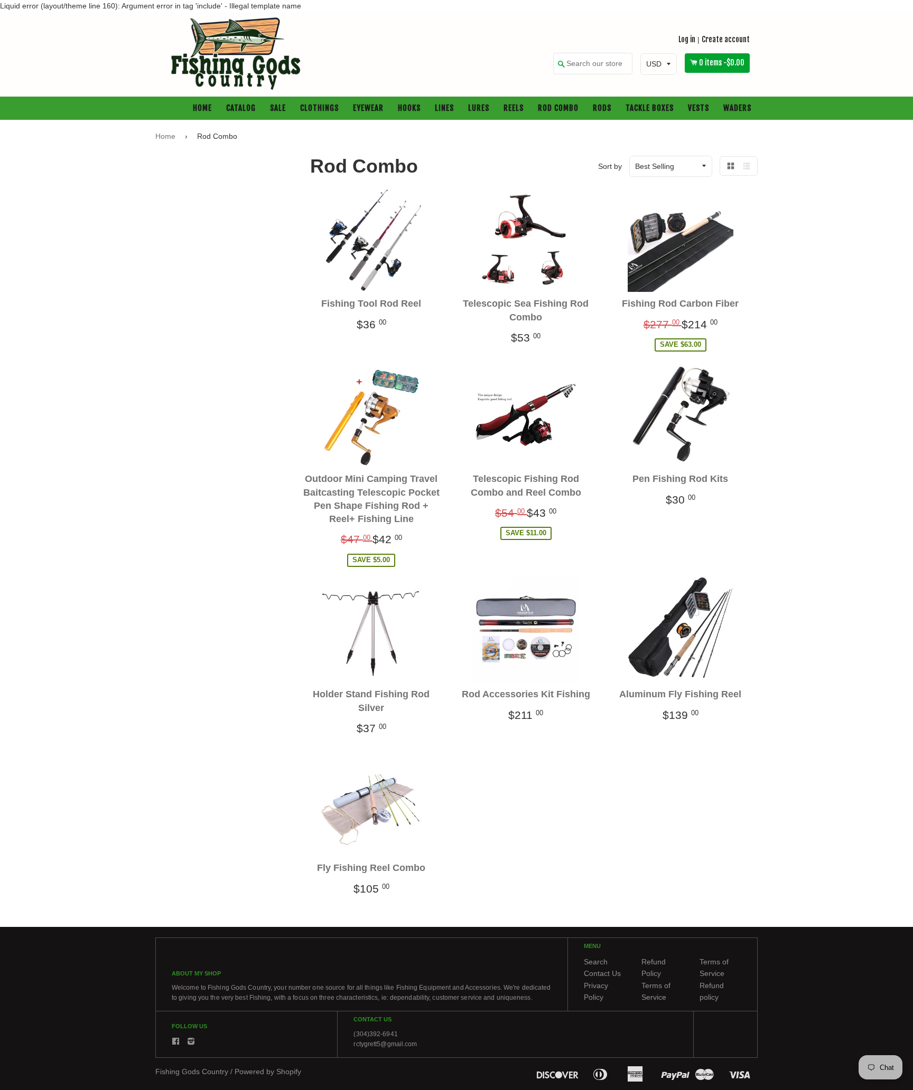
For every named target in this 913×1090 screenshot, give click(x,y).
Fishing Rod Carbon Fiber (680, 304)
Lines (444, 108)
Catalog (241, 108)
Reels (514, 108)
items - (721, 63)
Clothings (319, 108)
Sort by (610, 166)
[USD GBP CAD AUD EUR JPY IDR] (658, 64)
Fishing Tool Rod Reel (371, 304)
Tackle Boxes (650, 108)
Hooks (409, 108)
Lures (478, 108)
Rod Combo (558, 108)
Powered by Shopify (268, 1072)
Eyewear (368, 108)
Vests (698, 108)
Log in (686, 39)
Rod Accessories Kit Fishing (526, 694)
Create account (726, 39)
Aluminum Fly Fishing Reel (680, 694)
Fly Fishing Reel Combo (371, 868)
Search (596, 962)
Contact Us (602, 974)
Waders (737, 108)
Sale (278, 108)
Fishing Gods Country (191, 1072)
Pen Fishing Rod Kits (680, 479)
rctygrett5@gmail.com (385, 1044)
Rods (602, 108)
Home (202, 108)
